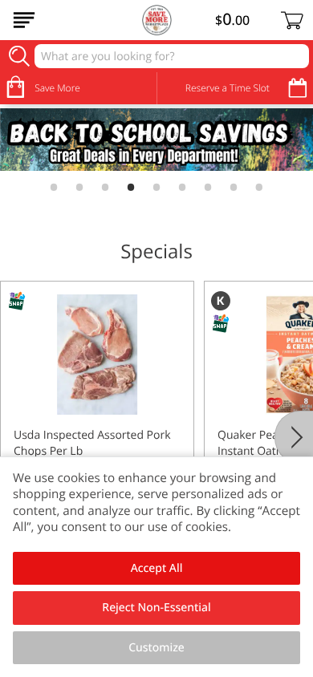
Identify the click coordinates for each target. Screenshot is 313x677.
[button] (97, 424)
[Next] (293, 437)
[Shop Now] (24, 20)
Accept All (157, 568)
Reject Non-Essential (156, 607)
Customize (156, 647)
